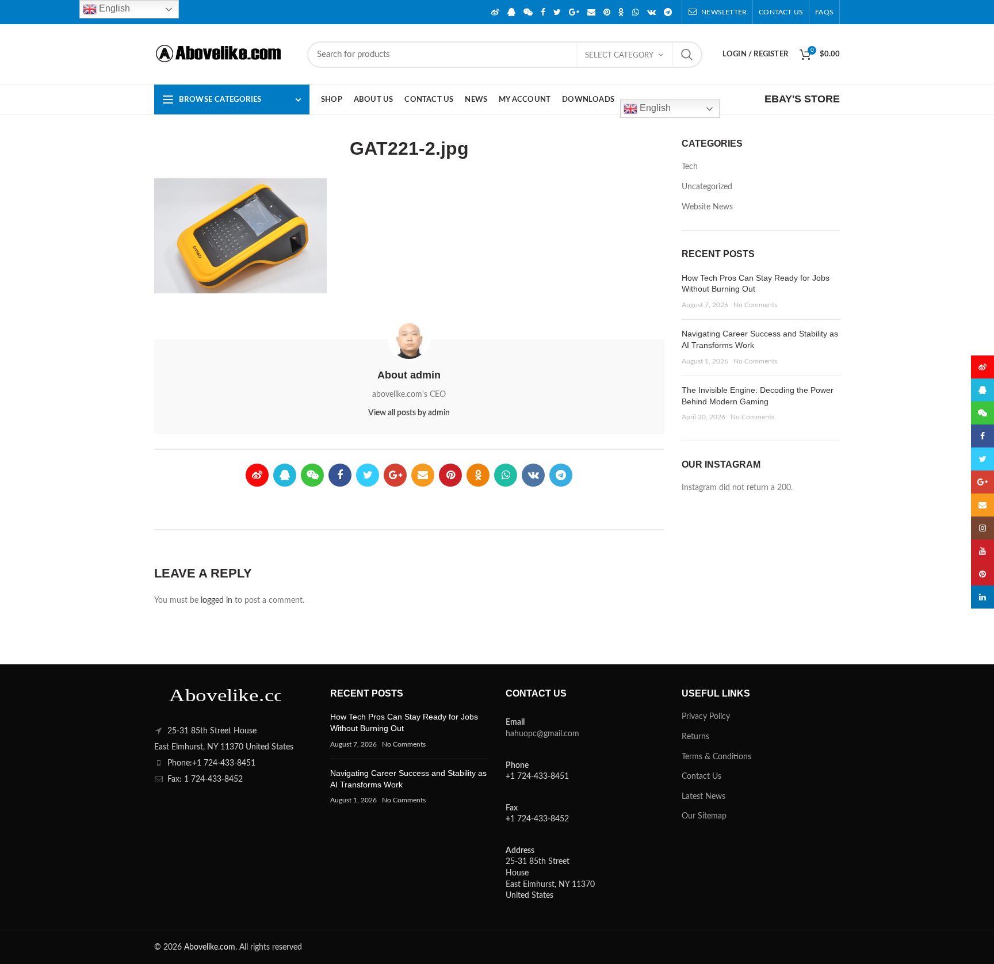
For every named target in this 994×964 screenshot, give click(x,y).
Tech (690, 167)
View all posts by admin (409, 413)
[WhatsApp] (635, 12)
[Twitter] (557, 12)
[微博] (495, 12)
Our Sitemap (704, 816)
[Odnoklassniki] (621, 12)
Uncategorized (707, 187)
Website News (707, 207)
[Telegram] (668, 12)
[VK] (651, 12)
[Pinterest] (606, 12)
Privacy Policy (706, 717)
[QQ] (511, 12)
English (654, 108)
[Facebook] (543, 12)
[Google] (574, 12)
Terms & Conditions (716, 757)
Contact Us (701, 776)
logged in (216, 600)
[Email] (591, 12)
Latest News (703, 797)
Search (686, 54)
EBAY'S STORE (802, 99)
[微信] (528, 12)
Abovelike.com (209, 947)
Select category (619, 55)
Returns (695, 737)
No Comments (755, 304)
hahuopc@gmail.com (542, 734)
